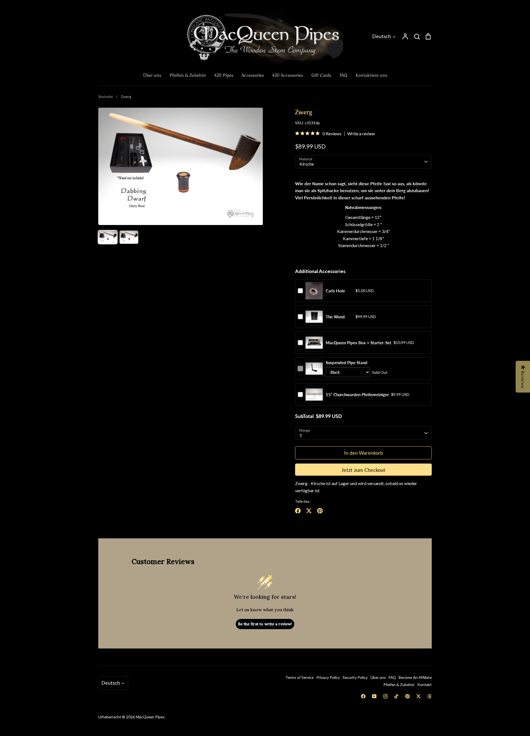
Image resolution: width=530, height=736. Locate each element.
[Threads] (429, 696)
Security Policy (355, 677)
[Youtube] (374, 696)
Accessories (253, 75)
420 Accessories (287, 75)
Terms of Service (299, 677)
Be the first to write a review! (265, 623)
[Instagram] (385, 696)
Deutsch (381, 36)
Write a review (361, 133)
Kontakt (424, 684)
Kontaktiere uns (371, 75)
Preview (314, 296)
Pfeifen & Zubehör (187, 75)
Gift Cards (321, 75)
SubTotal (304, 416)
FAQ (343, 75)
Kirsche (307, 163)
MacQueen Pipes (150, 716)
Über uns (152, 75)
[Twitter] (418, 696)
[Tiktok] (396, 696)
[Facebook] (363, 696)
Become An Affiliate (415, 677)
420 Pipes (223, 75)
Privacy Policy (328, 677)
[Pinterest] (407, 696)
